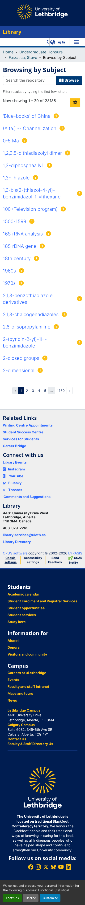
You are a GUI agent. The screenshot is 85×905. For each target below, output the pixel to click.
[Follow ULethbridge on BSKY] (53, 867)
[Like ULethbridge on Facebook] (30, 867)
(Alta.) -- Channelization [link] (29, 128)
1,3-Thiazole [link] (16, 178)
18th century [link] (17, 258)
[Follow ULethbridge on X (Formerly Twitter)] (46, 867)
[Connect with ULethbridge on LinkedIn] (68, 867)
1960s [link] (9, 271)
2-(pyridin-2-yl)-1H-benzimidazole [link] (25, 342)
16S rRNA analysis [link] (23, 234)
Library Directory (17, 542)
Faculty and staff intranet (28, 687)
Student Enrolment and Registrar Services (42, 601)
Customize (50, 898)
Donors (14, 647)
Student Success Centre (23, 432)
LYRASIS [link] (75, 553)
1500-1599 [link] (14, 221)
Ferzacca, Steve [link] (23, 57)
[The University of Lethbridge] (42, 788)
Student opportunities (26, 608)
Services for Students (21, 439)
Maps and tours (20, 693)
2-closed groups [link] (21, 358)
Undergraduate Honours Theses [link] (43, 52)
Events (13, 680)
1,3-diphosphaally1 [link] (23, 165)
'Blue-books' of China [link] (27, 116)
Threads (15, 490)
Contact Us (17, 739)
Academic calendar (23, 594)
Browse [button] (71, 80)
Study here (17, 622)
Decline (31, 898)
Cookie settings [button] (10, 560)
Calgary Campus (21, 725)
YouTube (16, 476)
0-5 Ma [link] (11, 141)
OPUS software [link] (15, 553)
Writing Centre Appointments (28, 425)
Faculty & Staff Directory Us (30, 744)
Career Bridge (14, 446)
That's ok (12, 898)
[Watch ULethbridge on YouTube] (61, 867)
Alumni (13, 640)
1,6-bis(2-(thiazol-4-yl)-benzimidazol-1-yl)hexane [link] (32, 193)
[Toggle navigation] (76, 42)
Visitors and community (27, 654)
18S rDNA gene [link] (20, 246)
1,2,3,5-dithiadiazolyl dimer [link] (32, 153)
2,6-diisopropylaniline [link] (27, 327)
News (12, 700)
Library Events (15, 462)
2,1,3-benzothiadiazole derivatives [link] (28, 299)
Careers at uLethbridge (27, 673)
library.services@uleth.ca (24, 535)
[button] (49, 42)
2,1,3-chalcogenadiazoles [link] (31, 314)
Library (12, 31)
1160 (61, 391)
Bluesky (14, 483)
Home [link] (8, 52)
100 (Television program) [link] (30, 209)
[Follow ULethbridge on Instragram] (38, 867)
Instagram (16, 469)
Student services (22, 615)
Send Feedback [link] (55, 560)
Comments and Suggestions (27, 497)
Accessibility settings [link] (33, 560)
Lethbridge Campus (24, 710)
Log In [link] (60, 42)
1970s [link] (9, 283)
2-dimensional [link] (18, 370)
